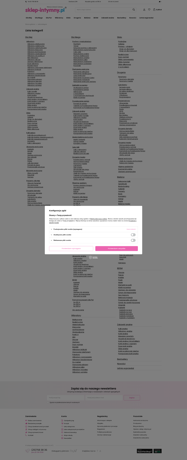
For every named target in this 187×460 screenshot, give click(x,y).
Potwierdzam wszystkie (116, 248)
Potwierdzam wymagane (71, 248)
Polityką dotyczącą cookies (98, 219)
